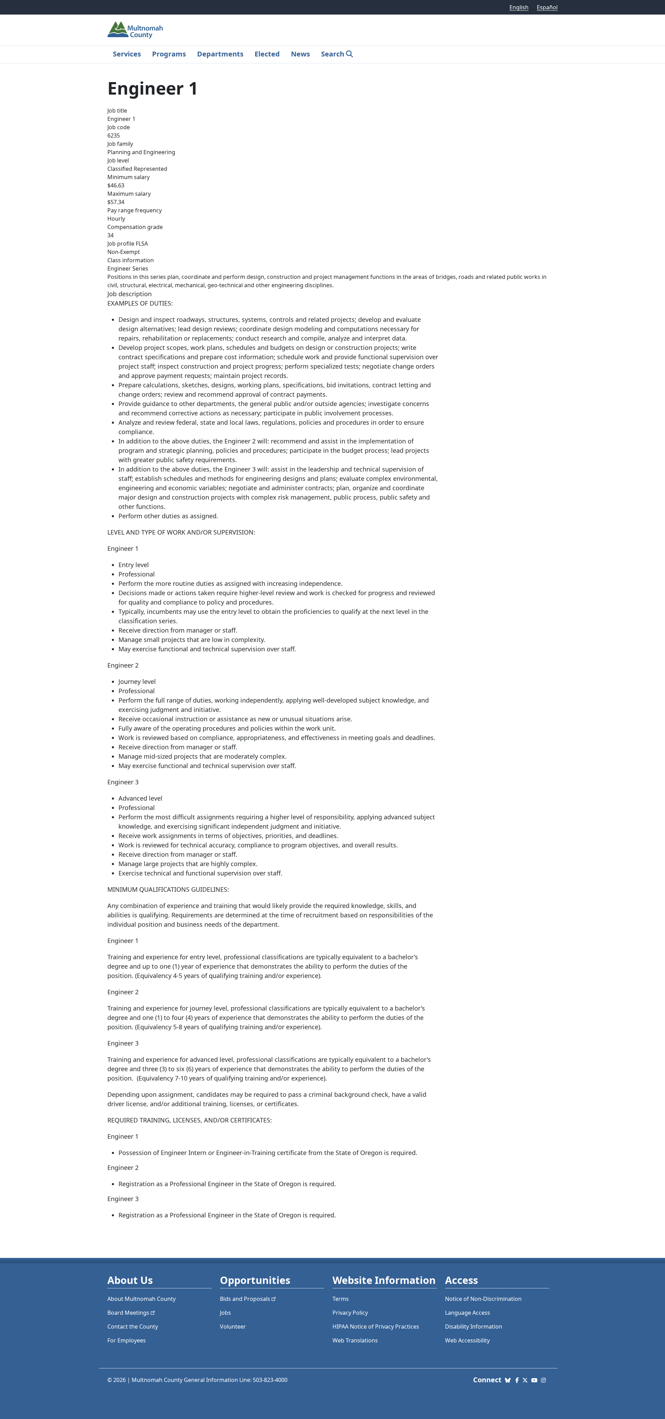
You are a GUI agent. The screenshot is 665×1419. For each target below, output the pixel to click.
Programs (169, 54)
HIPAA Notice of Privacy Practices (375, 1326)
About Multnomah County (141, 1299)
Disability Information (473, 1326)
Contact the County (132, 1326)
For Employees (126, 1340)
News (300, 54)
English (519, 7)
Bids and (245, 1299)
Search (332, 54)
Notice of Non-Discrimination (483, 1299)
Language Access (467, 1312)
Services (127, 54)
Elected (267, 54)
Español (547, 7)
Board (128, 1312)
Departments (220, 54)
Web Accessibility (467, 1340)
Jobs (225, 1312)
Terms (340, 1299)
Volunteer (233, 1326)
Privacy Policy (350, 1312)
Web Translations (355, 1340)
